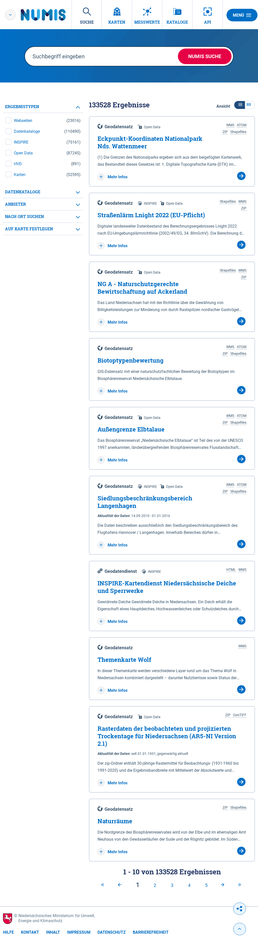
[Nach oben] (239, 929)
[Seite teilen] (239, 908)
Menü (238, 15)
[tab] (43, 107)
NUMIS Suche (204, 56)
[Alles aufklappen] (250, 105)
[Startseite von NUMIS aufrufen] (51, 15)
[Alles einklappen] (239, 105)
